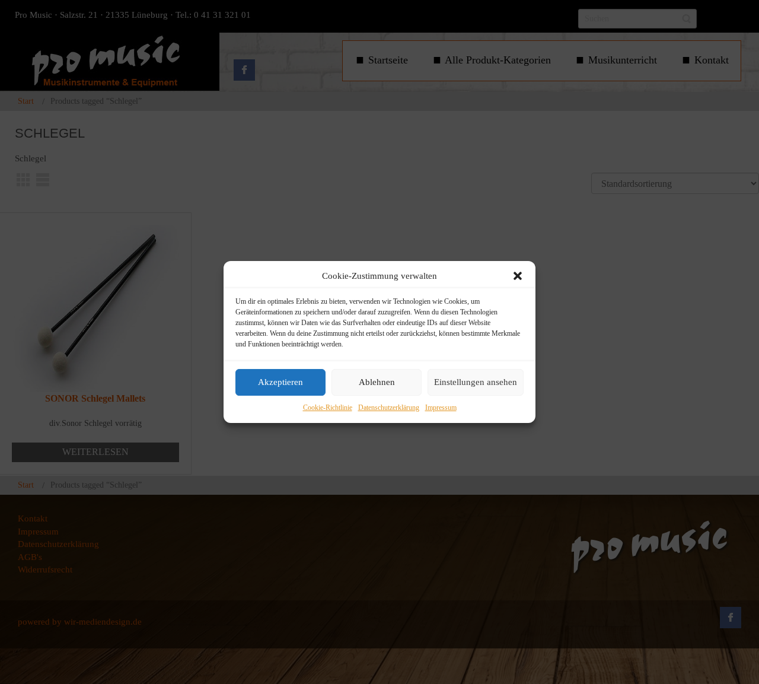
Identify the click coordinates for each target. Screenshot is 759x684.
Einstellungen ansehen (475, 382)
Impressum (441, 407)
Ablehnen (377, 382)
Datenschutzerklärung (388, 407)
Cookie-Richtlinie (327, 407)
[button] (518, 276)
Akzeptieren (280, 382)
